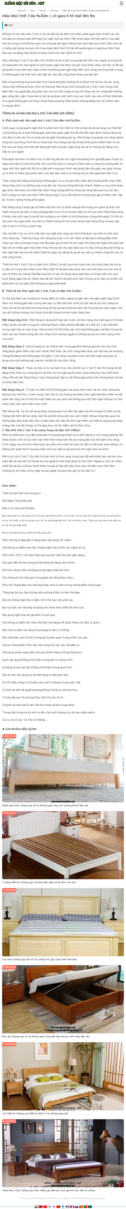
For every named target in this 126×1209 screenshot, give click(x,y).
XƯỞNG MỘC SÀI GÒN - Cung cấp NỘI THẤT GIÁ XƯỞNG (60, 1198)
